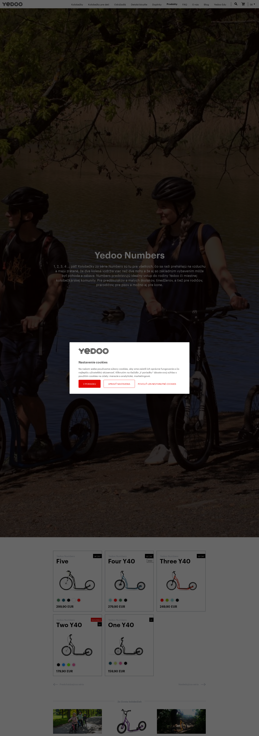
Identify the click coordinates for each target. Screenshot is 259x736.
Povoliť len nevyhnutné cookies (157, 383)
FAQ (184, 4)
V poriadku (89, 383)
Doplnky (157, 4)
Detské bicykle (139, 4)
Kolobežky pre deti (98, 4)
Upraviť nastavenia (119, 383)
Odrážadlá (120, 4)
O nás (195, 4)
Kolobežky (77, 4)
